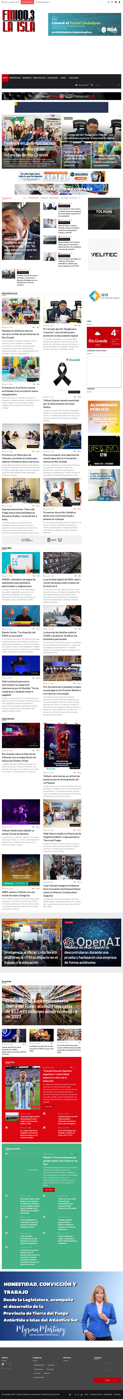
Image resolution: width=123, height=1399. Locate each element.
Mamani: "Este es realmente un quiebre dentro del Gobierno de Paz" (60, 1160)
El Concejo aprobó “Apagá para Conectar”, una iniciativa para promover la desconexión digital (60, 332)
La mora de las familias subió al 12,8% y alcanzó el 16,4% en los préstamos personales (60, 635)
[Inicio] (18, 20)
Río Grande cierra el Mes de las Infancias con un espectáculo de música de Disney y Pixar (19, 757)
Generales (26, 78)
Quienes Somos (96, 1394)
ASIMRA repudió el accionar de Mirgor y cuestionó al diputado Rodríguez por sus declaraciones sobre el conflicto (27, 280)
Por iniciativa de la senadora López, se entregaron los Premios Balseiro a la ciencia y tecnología (62, 690)
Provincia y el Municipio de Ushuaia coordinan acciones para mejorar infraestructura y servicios (20, 458)
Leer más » (49, 1106)
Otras (63, 78)
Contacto (98, 1357)
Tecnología (52, 78)
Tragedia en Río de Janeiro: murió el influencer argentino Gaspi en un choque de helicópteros (66, 1224)
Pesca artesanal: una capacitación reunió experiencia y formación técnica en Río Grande (61, 458)
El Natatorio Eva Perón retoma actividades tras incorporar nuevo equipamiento (20, 391)
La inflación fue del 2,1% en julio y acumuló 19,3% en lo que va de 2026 (41, 1048)
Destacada (8, 118)
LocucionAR (54, 1394)
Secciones (73, 78)
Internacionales (39, 1377)
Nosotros (67, 1357)
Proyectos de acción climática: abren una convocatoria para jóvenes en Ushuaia (59, 515)
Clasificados (107, 1394)
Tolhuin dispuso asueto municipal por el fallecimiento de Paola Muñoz (61, 403)
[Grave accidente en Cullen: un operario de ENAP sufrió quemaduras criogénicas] (44, 1233)
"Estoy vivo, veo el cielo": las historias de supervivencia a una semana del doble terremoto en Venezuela (67, 1203)
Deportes (47, 1373)
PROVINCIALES (15, 78)
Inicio (5, 78)
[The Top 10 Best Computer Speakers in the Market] (49, 206)
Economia (73, 198)
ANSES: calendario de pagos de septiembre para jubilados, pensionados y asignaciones (19, 582)
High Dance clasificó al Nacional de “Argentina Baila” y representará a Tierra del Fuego (62, 837)
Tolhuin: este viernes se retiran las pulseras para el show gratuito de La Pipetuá (61, 779)
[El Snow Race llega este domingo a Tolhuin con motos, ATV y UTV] (44, 1127)
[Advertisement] (61, 56)
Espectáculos (39, 78)
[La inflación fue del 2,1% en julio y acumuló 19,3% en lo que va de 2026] (41, 1035)
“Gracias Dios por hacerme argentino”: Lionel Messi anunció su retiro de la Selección (75, 158)
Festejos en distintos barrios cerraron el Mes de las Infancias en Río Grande (30, 148)
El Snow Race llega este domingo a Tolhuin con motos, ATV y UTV (67, 1132)
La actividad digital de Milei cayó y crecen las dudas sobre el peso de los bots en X (62, 582)
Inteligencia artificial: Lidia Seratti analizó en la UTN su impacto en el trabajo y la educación (31, 957)
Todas (25, 198)
